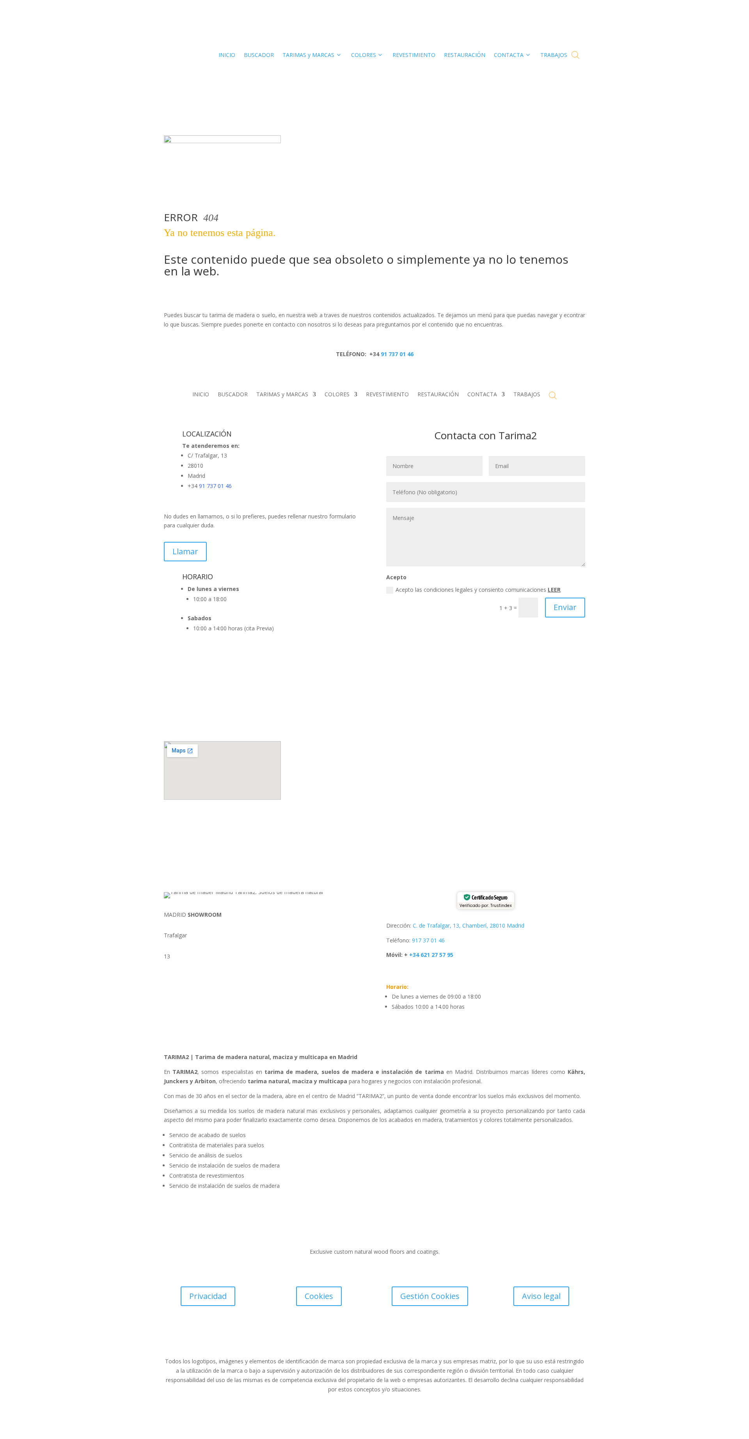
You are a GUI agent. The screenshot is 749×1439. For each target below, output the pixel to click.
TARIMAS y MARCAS (282, 395)
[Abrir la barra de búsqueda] (575, 55)
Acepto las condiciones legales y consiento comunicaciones (478, 589)
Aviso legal (541, 1296)
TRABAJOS (526, 395)
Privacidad (208, 1296)
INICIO (200, 395)
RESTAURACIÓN (438, 395)
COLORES (337, 395)
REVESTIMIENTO (387, 395)
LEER (554, 589)
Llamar (185, 551)
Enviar (565, 607)
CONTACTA (482, 395)
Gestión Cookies (430, 1296)
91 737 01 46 (396, 354)
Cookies (319, 1296)
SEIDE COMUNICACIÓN (415, 1340)
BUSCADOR (233, 395)
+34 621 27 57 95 (430, 954)
